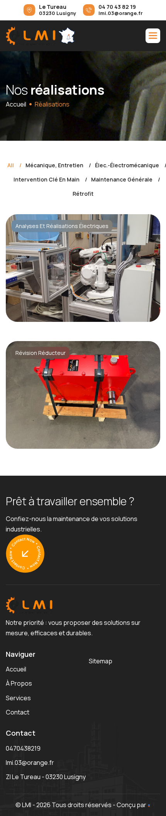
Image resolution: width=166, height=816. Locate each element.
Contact (17, 712)
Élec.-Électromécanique (127, 165)
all (10, 165)
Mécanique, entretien (54, 165)
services (18, 698)
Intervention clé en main (47, 180)
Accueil (16, 104)
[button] (153, 35)
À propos (19, 683)
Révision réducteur (40, 352)
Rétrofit (83, 194)
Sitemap (100, 661)
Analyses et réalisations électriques (61, 226)
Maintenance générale (121, 180)
